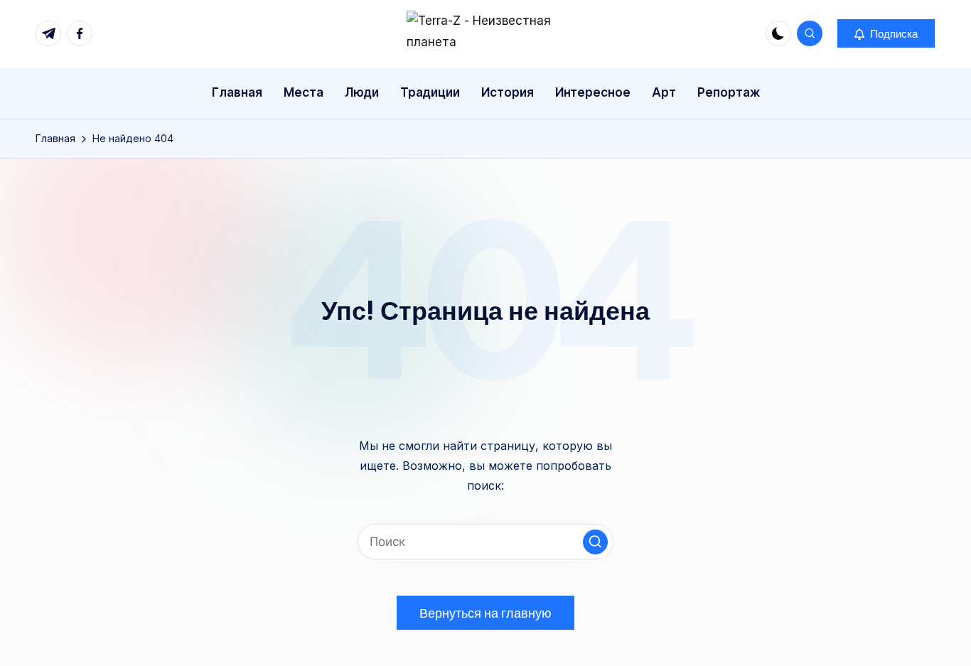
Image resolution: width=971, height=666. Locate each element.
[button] (886, 33)
